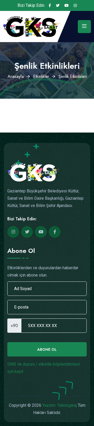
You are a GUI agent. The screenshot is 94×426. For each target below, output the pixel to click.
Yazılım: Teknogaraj (59, 405)
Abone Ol (47, 349)
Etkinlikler (41, 76)
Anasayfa (16, 76)
